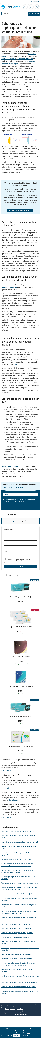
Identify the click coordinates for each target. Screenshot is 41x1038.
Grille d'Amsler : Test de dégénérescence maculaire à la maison (19, 992)
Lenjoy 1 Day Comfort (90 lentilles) (20, 627)
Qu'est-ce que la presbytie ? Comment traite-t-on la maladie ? (18, 878)
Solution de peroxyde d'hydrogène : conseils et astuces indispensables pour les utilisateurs (18, 805)
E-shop (7, 1009)
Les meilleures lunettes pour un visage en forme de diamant (18, 942)
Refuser (25, 1035)
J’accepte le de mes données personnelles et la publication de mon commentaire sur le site (20, 561)
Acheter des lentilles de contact (19, 210)
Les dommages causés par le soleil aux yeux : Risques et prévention (20, 949)
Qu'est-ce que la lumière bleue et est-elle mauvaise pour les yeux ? (19, 899)
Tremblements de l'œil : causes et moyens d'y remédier (19, 883)
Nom (5, 544)
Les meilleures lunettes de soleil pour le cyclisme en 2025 (18, 836)
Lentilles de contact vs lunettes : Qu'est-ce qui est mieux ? (20, 977)
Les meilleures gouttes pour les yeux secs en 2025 (18, 831)
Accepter (16, 1035)
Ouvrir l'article (6, 770)
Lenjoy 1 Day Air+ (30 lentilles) (20, 597)
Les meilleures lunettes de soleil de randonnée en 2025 (19, 842)
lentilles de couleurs (8, 59)
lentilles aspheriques (9, 287)
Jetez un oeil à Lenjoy (9, 466)
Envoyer (20, 567)
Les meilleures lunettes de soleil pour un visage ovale (19, 982)
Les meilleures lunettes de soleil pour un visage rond (18, 987)
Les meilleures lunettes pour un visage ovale (16, 928)
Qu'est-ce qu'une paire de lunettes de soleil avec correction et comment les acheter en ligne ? (17, 865)
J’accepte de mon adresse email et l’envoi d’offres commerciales (19, 500)
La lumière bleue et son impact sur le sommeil (16, 859)
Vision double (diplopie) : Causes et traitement (16, 959)
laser (15, 364)
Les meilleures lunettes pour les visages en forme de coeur (18, 919)
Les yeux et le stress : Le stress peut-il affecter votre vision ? (18, 847)
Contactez (12, 1009)
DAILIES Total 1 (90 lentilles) (20, 657)
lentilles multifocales (25, 59)
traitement (17, 559)
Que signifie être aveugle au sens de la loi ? (15, 937)
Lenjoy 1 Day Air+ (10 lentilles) (20, 716)
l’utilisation (15, 499)
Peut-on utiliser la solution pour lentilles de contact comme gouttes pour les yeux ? (18, 871)
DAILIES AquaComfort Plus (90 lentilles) (20, 686)
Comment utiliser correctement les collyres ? (16, 954)
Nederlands (36, 1)
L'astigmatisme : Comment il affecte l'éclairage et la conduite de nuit (18, 906)
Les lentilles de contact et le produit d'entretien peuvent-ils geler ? (20, 854)
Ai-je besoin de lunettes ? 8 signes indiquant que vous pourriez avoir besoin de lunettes (19, 912)
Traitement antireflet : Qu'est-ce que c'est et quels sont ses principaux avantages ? (19, 888)
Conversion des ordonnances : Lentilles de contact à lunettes (18, 970)
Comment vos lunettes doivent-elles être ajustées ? (18, 894)
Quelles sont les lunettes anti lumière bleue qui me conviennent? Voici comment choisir (18, 964)
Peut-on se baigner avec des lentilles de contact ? (20, 792)
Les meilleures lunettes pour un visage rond (16, 924)
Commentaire (8, 529)
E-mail (6, 552)
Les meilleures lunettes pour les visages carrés (17, 933)
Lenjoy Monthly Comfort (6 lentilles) (20, 746)
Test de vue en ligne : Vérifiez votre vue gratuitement (16, 776)
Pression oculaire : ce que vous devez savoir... (18, 759)
